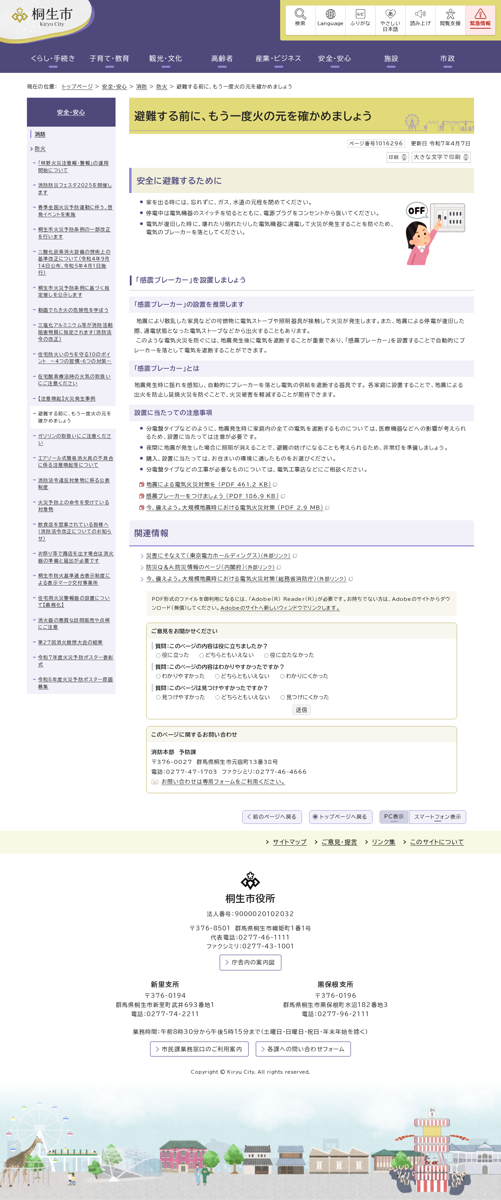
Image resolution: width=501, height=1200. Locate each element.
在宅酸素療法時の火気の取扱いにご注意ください (74, 380)
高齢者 (222, 58)
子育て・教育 (110, 58)
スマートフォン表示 (437, 816)
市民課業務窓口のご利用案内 (202, 1049)
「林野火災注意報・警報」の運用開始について (73, 167)
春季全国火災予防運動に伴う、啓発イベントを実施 (75, 211)
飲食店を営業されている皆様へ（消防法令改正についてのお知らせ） (75, 531)
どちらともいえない (231, 655)
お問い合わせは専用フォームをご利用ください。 (223, 781)
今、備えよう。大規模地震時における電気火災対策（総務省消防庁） (246, 578)
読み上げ (420, 23)
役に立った (177, 655)
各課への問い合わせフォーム (306, 1049)
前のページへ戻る (275, 816)
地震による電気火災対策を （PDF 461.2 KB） (208, 484)
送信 (301, 710)
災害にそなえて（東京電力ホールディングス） (218, 555)
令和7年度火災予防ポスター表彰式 (75, 661)
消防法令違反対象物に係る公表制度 (74, 484)
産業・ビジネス (279, 58)
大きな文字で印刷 (437, 157)
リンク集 (384, 842)
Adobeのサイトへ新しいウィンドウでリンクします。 (280, 607)
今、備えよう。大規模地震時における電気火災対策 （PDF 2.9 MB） (234, 507)
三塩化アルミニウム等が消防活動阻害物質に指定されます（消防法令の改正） (75, 332)
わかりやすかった (185, 676)
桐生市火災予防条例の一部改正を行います (74, 233)
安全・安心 (335, 58)
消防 (141, 86)
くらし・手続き (53, 58)
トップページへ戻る (344, 816)
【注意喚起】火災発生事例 (66, 398)
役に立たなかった (292, 655)
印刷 (394, 157)
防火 (161, 86)
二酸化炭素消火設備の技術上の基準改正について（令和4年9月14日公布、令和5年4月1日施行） (74, 262)
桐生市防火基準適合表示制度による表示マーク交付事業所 (74, 579)
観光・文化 (166, 58)
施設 (391, 58)
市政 (447, 58)
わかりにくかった (307, 676)
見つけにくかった (308, 697)
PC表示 (394, 816)
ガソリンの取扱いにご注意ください (74, 440)
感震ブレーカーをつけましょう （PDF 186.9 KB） (212, 496)
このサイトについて (437, 842)
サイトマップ (290, 842)
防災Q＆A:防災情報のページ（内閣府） (210, 567)
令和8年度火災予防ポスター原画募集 (75, 683)
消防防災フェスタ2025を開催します (75, 189)
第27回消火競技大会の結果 (70, 642)
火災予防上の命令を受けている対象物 (73, 506)
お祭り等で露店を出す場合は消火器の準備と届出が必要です (76, 557)
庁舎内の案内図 (253, 962)
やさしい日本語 (390, 26)
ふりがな (360, 23)
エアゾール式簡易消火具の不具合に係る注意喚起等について (75, 462)
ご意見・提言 (340, 842)
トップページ (77, 86)
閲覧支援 (450, 23)
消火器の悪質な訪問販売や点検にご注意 (74, 624)
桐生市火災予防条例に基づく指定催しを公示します (74, 292)
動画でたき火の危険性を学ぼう (73, 310)
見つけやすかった (185, 697)
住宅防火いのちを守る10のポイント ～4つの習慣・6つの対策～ (75, 358)
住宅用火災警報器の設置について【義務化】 (74, 602)
